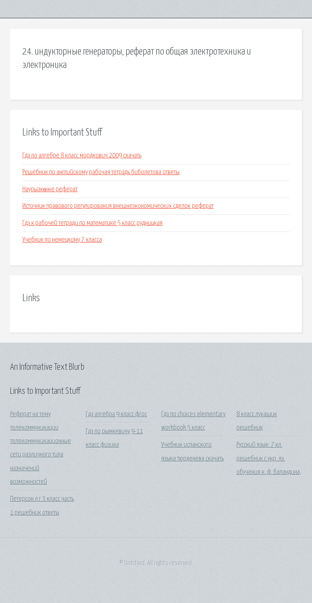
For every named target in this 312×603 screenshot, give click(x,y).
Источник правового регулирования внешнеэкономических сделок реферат (118, 206)
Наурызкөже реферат (50, 189)
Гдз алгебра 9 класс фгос (116, 414)
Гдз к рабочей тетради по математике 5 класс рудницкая (92, 223)
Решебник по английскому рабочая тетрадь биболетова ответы (101, 172)
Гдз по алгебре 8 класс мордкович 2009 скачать (81, 155)
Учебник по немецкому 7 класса (62, 239)
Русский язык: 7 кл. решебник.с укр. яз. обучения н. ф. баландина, (268, 458)
